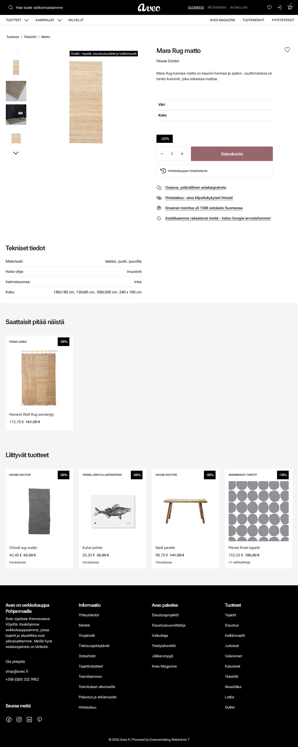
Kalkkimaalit (235, 635)
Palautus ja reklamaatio (98, 697)
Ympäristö (87, 635)
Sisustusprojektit (165, 615)
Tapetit (230, 615)
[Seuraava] (16, 153)
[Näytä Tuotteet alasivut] (26, 20)
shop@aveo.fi (17, 671)
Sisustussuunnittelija (169, 625)
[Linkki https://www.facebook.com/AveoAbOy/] (9, 719)
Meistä (84, 625)
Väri (161, 104)
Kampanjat (45, 20)
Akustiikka (233, 687)
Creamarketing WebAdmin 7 (169, 739)
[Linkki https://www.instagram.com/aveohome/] (19, 719)
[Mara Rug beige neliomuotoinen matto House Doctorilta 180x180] (16, 138)
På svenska (217, 7)
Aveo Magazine (222, 20)
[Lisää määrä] (182, 154)
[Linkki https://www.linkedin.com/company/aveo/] (29, 719)
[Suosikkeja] (269, 7)
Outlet (230, 707)
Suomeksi (196, 7)
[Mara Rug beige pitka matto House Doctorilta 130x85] (86, 102)
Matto (45, 37)
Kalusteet (232, 666)
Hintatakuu (87, 707)
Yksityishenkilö (164, 646)
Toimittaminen (90, 676)
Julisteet (232, 646)
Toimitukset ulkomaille (97, 687)
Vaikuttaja (160, 635)
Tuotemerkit (253, 20)
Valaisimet (233, 656)
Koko (162, 115)
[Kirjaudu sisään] (279, 7)
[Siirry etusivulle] (149, 7)
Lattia (229, 697)
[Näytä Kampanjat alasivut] (59, 20)
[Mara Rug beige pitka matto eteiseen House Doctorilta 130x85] (16, 114)
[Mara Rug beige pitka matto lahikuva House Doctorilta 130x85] (16, 91)
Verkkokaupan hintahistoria (187, 171)
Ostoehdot (87, 656)
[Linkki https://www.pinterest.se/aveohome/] (39, 719)
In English (238, 7)
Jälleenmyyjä (162, 656)
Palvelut (76, 20)
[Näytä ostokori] (290, 7)
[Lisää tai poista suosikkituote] (287, 50)
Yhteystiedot (283, 20)
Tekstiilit (30, 37)
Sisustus (232, 625)
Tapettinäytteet (91, 666)
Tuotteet (13, 20)
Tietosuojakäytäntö (94, 646)
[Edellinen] (16, 52)
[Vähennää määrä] (161, 154)
